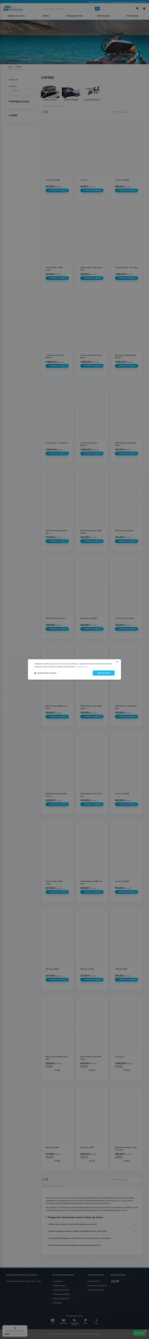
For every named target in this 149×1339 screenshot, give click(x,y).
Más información (81, 666)
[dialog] (74, 669)
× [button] (117, 662)
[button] (45, 673)
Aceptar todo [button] (103, 673)
